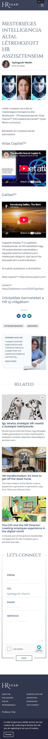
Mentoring (33, 326)
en (39, 1)
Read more (11, 361)
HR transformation (13, 326)
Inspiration (31, 698)
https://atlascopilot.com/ (32, 277)
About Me (6, 694)
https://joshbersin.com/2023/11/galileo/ (23, 288)
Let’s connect (32, 705)
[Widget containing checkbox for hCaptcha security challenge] (24, 649)
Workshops (31, 701)
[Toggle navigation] (42, 5)
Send (24, 658)
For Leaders (7, 698)
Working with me (34, 694)
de (42, 1)
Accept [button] (8, 734)
